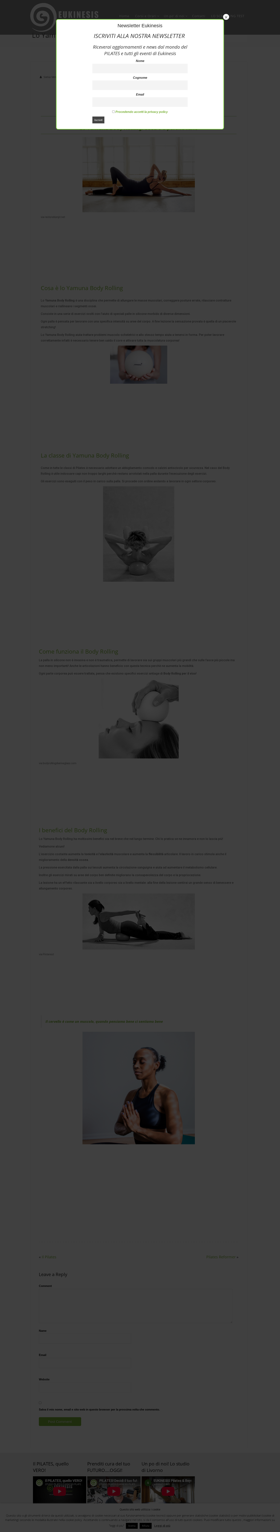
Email (140, 94)
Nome (140, 61)
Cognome (140, 77)
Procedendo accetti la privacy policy (141, 111)
